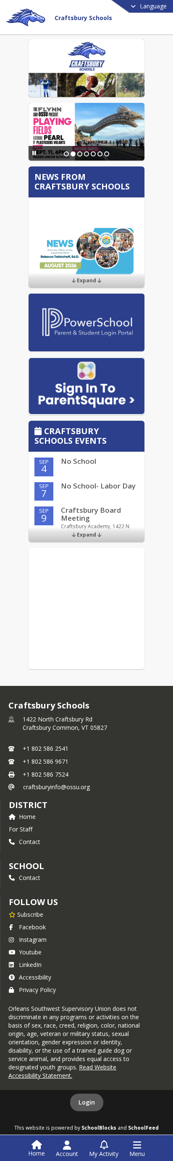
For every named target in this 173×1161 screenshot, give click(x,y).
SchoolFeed (143, 1127)
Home (27, 817)
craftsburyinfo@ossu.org (56, 787)
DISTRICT (28, 805)
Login (87, 1102)
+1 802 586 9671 (45, 761)
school (26, 866)
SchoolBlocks (98, 1127)
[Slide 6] (99, 153)
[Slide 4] (86, 153)
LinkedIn (30, 965)
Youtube (30, 952)
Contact (29, 842)
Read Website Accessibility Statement (62, 1071)
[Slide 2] (73, 153)
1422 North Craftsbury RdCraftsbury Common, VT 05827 (65, 723)
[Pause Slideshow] (34, 153)
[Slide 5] (93, 153)
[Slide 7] (106, 153)
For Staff (20, 829)
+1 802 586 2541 (45, 748)
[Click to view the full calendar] (39, 432)
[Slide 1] (66, 153)
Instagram (33, 940)
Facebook (32, 927)
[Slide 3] (79, 153)
